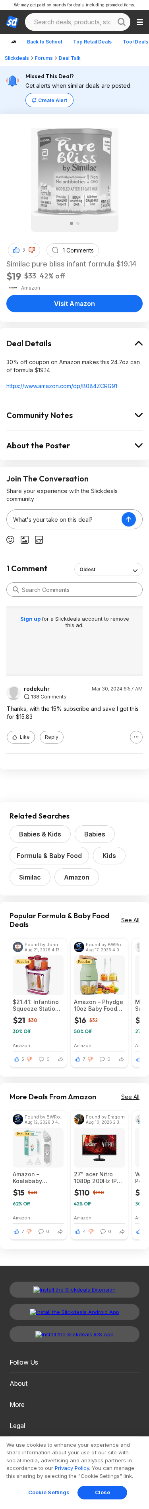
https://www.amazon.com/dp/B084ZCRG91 (61, 386)
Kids (109, 856)
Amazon (76, 877)
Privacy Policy (72, 1468)
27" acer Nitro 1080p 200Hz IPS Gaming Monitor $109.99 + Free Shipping (97, 1177)
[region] (74, 1472)
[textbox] (64, 519)
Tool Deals (135, 42)
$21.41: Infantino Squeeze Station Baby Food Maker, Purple (37, 1005)
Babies (94, 834)
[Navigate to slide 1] (71, 223)
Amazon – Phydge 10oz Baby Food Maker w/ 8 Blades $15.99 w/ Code (98, 1005)
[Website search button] (121, 22)
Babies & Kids (40, 834)
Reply (51, 737)
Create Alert (52, 100)
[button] (32, 250)
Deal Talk (70, 58)
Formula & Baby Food (49, 856)
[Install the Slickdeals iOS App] (74, 1334)
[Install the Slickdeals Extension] (74, 1290)
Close (102, 1492)
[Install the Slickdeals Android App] (74, 1312)
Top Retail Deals (92, 42)
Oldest (87, 569)
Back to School (44, 42)
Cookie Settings (49, 1492)
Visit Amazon (74, 304)
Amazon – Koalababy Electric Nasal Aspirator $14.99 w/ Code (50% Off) (38, 1177)
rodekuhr (37, 689)
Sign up (31, 618)
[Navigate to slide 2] (78, 223)
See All (130, 920)
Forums (44, 58)
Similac (30, 877)
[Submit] (16, 589)
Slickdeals (17, 58)
